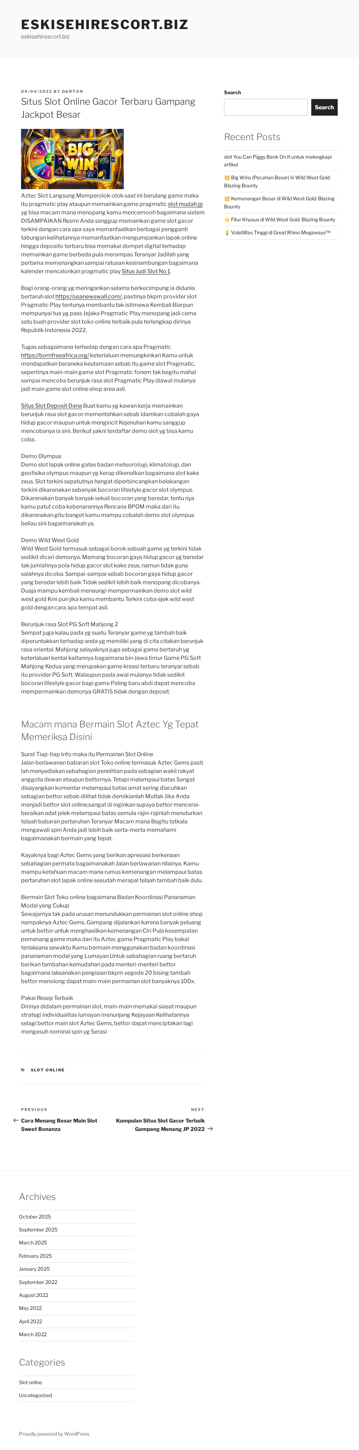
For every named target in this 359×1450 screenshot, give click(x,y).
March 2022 (33, 1334)
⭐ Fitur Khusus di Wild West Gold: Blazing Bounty (279, 219)
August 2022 (33, 1295)
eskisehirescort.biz (105, 24)
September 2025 (38, 1229)
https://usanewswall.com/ (88, 296)
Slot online (48, 1070)
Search (232, 92)
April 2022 (30, 1321)
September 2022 (38, 1282)
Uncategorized (35, 1395)
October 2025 (35, 1217)
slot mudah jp (185, 204)
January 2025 (34, 1269)
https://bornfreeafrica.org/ (55, 355)
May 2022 (30, 1308)
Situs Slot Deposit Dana (51, 405)
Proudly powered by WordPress (54, 1434)
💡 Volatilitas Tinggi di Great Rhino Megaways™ (277, 232)
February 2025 (35, 1256)
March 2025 (33, 1242)
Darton (72, 91)
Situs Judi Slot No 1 (146, 271)
